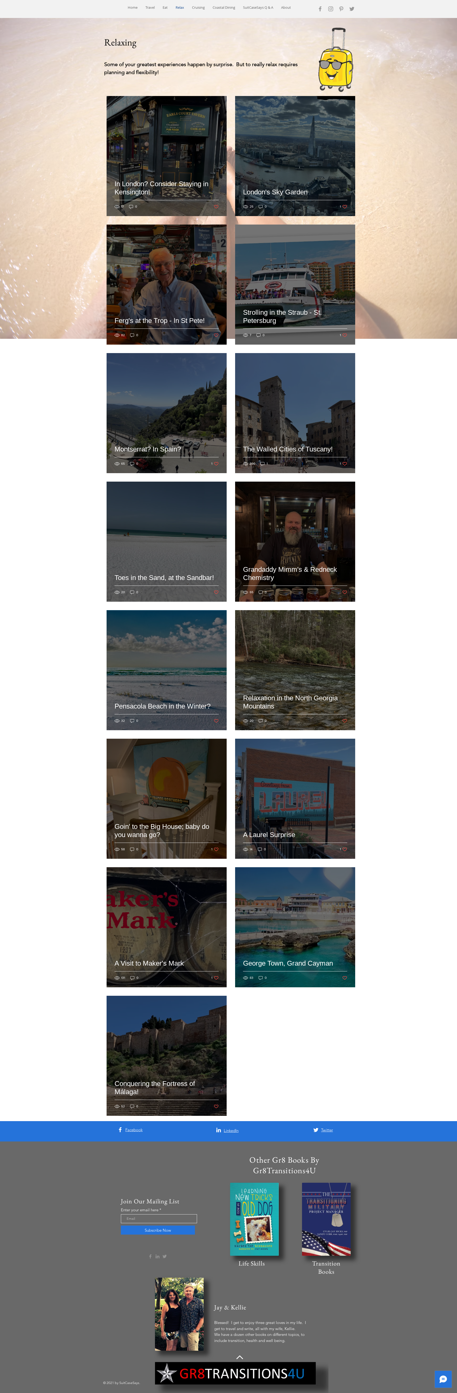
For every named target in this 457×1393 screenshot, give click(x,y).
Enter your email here (139, 1210)
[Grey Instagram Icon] (330, 9)
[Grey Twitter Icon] (352, 9)
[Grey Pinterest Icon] (341, 9)
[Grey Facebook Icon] (320, 9)
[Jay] (120, 1129)
